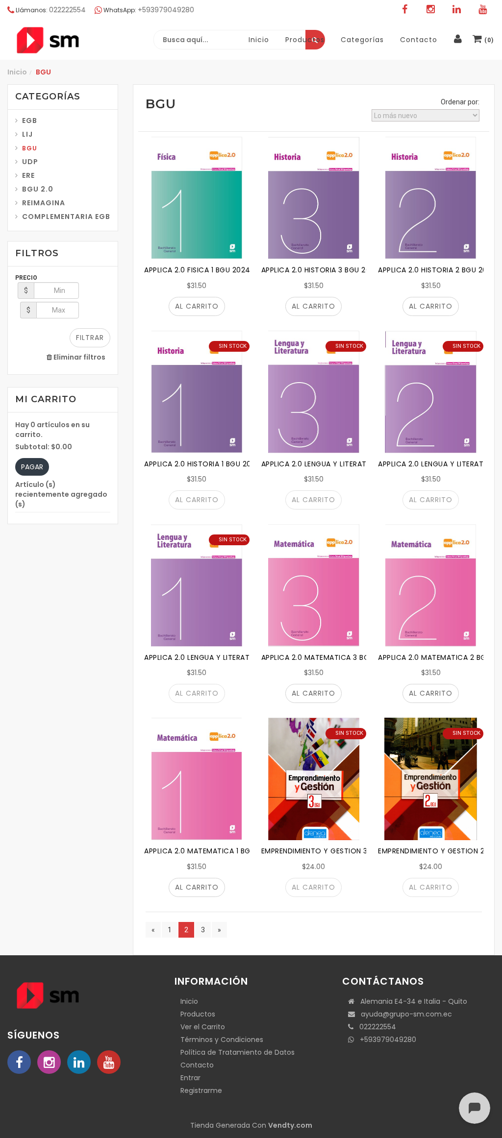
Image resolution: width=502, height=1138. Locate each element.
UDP (30, 162)
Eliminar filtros (78, 357)
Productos (197, 1014)
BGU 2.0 (37, 189)
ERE (28, 175)
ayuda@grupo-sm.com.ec (403, 1014)
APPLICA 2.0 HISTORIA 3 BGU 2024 (320, 270)
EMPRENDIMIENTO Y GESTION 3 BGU (322, 851)
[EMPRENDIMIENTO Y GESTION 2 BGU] (430, 779)
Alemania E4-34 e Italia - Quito (410, 1001)
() (488, 40)
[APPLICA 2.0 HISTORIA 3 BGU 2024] (314, 198)
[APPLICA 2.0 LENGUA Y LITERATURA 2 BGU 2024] (430, 392)
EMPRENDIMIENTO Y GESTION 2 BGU (439, 851)
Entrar (190, 1078)
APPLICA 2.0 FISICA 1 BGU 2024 (197, 270)
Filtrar (90, 337)
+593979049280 (385, 1039)
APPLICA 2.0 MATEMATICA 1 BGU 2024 (210, 851)
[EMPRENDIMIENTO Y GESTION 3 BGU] (314, 779)
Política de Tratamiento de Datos (237, 1052)
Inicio (17, 72)
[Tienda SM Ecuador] (71, 40)
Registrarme (201, 1090)
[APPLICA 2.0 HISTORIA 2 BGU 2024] (430, 198)
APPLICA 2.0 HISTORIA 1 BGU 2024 (202, 464)
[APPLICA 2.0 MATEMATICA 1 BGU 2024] (197, 779)
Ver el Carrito (202, 1027)
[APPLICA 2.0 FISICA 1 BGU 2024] (197, 198)
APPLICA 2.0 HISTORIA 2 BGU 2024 (437, 270)
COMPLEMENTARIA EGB (66, 216)
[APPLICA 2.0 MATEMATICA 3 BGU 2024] (314, 585)
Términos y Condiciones (221, 1039)
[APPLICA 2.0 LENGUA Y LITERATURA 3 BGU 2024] (314, 392)
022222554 (374, 1027)
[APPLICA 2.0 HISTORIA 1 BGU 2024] (197, 392)
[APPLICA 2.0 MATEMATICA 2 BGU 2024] (430, 585)
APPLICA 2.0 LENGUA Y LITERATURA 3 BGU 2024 (342, 464)
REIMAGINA (43, 203)
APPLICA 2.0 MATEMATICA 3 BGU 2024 (328, 657)
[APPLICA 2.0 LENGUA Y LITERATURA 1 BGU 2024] (197, 585)
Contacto (197, 1065)
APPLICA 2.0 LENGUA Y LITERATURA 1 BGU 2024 (224, 657)
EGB (29, 120)
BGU (29, 148)
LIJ (27, 134)
